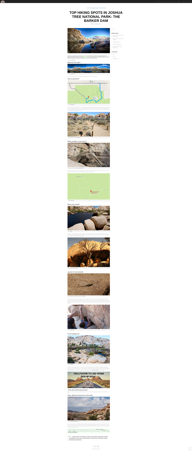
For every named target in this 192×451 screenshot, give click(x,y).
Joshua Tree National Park (74, 421)
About (156, 1)
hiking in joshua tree (101, 436)
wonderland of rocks (78, 439)
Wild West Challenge (95, 370)
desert (91, 436)
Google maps (72, 104)
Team (167, 1)
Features (163, 1)
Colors (114, 56)
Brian (71, 231)
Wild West (105, 438)
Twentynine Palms (100, 438)
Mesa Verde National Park (117, 44)
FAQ (187, 1)
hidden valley (95, 436)
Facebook (104, 430)
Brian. (84, 296)
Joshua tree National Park (72, 438)
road (77, 438)
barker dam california (83, 436)
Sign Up (171, 1)
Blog (190, 1)
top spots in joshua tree (94, 438)
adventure (74, 436)
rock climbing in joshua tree (86, 438)
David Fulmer (78, 137)
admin (93, 8)
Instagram (74, 431)
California (88, 436)
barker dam (77, 436)
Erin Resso (72, 364)
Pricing (175, 1)
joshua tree (106, 436)
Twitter (70, 431)
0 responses (102, 8)
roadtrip (80, 438)
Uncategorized (115, 58)
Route (159, 1)
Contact (179, 1)
